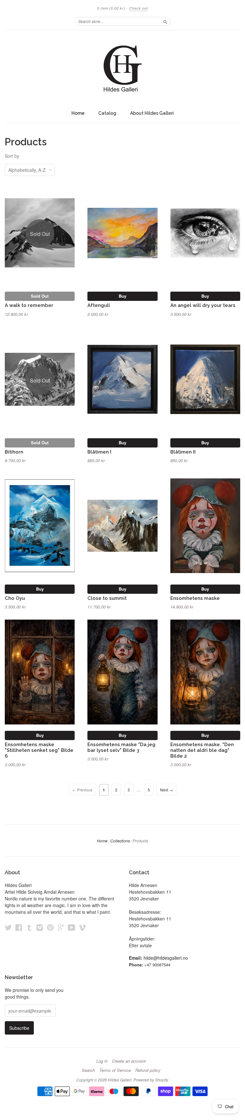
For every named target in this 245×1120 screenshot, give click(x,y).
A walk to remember (29, 305)
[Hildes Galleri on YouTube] (71, 927)
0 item (111, 8)
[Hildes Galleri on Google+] (60, 927)
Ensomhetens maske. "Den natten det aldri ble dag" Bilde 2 (202, 750)
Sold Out (39, 296)
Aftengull (98, 305)
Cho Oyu (15, 598)
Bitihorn (14, 452)
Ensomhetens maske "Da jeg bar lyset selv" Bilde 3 (121, 747)
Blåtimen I (99, 452)
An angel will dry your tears (202, 305)
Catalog (107, 113)
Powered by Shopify (150, 1079)
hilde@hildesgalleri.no (166, 958)
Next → (166, 789)
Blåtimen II (183, 452)
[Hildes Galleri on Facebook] (18, 927)
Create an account (129, 1061)
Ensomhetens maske (195, 598)
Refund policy (147, 1070)
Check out (138, 8)
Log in (102, 1061)
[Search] (165, 21)
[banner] (122, 68)
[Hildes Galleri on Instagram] (39, 927)
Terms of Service (115, 1070)
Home (78, 113)
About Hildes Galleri (152, 113)
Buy (122, 296)
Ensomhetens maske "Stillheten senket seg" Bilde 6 (39, 750)
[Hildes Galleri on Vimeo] (82, 927)
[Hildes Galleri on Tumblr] (29, 927)
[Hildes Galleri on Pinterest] (50, 927)
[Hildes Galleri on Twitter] (8, 927)
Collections (120, 840)
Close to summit (107, 598)
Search (88, 1070)
